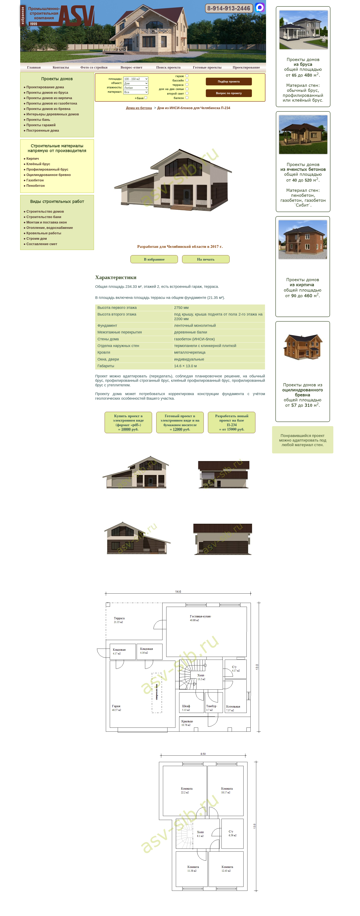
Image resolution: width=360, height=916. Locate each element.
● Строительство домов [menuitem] (44, 211)
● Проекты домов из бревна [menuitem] (47, 109)
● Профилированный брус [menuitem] (46, 169)
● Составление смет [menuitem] (40, 244)
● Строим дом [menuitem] (35, 238)
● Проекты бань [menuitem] (37, 119)
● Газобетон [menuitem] (34, 180)
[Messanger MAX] (260, 11)
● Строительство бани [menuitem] (42, 217)
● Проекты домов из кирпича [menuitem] (48, 98)
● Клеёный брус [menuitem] (37, 164)
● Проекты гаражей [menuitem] (40, 125)
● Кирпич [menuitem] (31, 158)
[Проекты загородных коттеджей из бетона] (303, 153)
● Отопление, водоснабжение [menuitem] (48, 228)
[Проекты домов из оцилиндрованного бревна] (302, 365)
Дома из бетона (139, 108)
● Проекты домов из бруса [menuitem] (46, 92)
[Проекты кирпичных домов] (303, 258)
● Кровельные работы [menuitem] (42, 233)
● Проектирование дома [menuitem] (44, 87)
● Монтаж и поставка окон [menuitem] (45, 222)
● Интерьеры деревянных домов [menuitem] (51, 114)
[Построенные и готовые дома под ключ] (143, 62)
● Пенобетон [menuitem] (34, 185)
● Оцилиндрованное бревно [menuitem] (47, 175)
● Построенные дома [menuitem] (41, 130)
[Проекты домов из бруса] (304, 48)
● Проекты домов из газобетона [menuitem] (50, 103)
